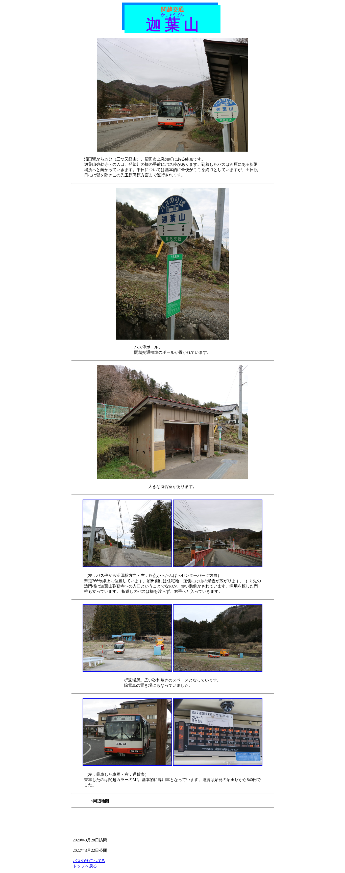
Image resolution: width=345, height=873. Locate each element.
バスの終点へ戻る (89, 861)
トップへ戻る (85, 866)
